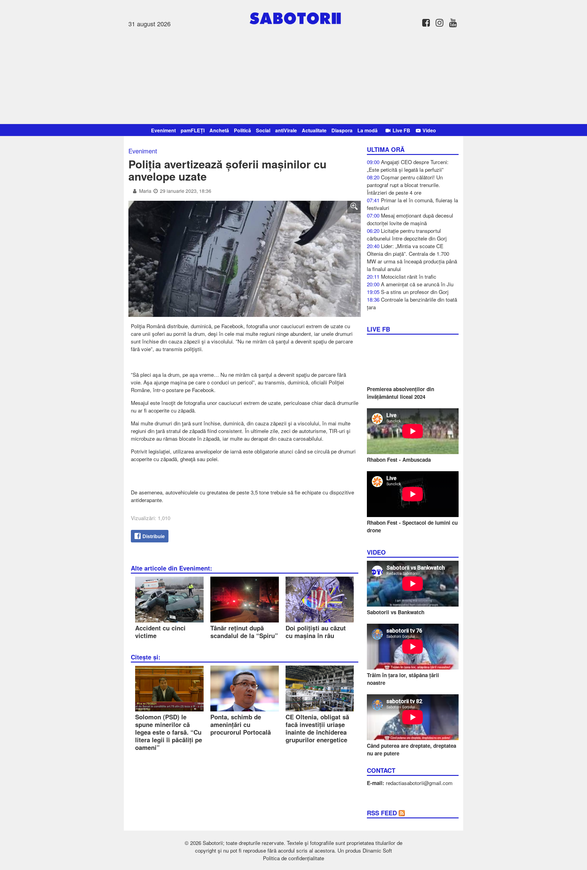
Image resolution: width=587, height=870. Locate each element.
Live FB (400, 130)
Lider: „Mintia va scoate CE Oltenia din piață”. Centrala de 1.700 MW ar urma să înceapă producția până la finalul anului (412, 257)
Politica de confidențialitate (293, 858)
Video (428, 130)
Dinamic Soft (377, 850)
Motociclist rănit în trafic (408, 276)
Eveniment (163, 130)
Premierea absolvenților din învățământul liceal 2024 (400, 392)
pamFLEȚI (193, 130)
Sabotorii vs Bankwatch (395, 612)
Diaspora (342, 130)
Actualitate (314, 130)
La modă (367, 130)
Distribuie (153, 536)
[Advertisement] (293, 75)
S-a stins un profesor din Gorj (415, 292)
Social (263, 130)
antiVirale (286, 130)
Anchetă (219, 130)
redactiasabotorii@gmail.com (419, 783)
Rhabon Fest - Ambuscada (399, 459)
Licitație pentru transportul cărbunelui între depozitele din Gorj (407, 234)
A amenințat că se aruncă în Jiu (417, 284)
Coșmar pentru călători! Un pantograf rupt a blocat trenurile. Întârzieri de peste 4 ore (405, 184)
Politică (242, 130)
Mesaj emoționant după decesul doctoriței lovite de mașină (410, 219)
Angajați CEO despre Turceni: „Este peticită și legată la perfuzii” (408, 165)
